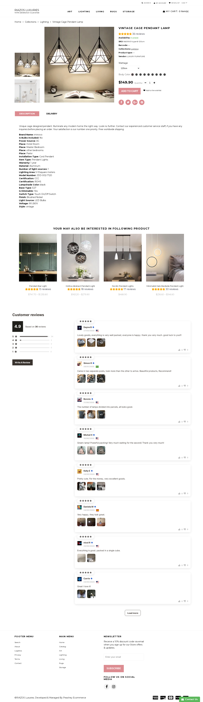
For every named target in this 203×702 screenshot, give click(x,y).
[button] (132, 34)
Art (70, 11)
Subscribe (114, 668)
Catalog (62, 646)
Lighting (84, 11)
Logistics (18, 651)
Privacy (18, 655)
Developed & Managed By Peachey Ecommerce (60, 697)
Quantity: (138, 83)
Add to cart (129, 91)
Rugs (113, 11)
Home (18, 22)
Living (100, 11)
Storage (129, 11)
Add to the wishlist (153, 90)
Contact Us (191, 699)
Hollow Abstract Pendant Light (80, 286)
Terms (17, 659)
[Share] (121, 102)
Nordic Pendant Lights (122, 286)
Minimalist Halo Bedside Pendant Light (165, 286)
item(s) (177, 11)
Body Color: (124, 74)
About (17, 646)
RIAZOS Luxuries (27, 11)
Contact (18, 663)
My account (161, 3)
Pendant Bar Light (38, 286)
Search (17, 642)
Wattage (123, 63)
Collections (30, 22)
